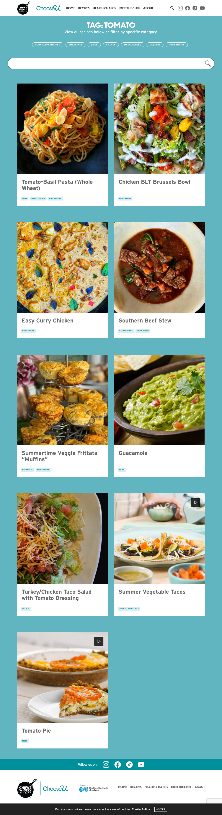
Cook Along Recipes (47, 44)
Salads (111, 44)
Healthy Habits (104, 8)
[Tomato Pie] (62, 677)
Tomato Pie (36, 730)
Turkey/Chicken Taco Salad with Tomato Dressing (57, 594)
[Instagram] (180, 8)
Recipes (84, 8)
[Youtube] (202, 8)
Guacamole (133, 453)
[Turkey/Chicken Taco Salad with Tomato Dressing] (62, 538)
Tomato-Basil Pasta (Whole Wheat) (57, 185)
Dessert (155, 44)
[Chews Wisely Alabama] (23, 8)
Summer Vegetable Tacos (152, 591)
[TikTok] (195, 8)
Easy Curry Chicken (47, 320)
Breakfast (75, 44)
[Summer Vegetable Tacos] (159, 538)
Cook (24, 198)
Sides (94, 44)
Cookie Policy (141, 809)
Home (70, 8)
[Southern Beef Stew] (159, 267)
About (148, 8)
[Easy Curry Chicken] (62, 267)
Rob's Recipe (176, 44)
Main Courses (132, 44)
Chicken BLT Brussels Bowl (154, 182)
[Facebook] (187, 8)
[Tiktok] (129, 764)
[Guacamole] (159, 400)
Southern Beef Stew (145, 320)
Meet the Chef (129, 8)
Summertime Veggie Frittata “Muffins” (59, 456)
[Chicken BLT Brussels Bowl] (159, 129)
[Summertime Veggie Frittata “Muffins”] (62, 400)
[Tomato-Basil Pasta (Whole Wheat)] (62, 129)
